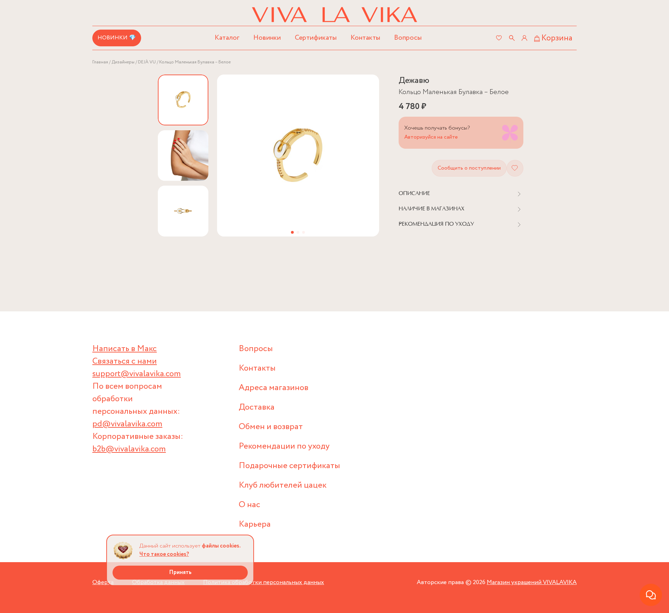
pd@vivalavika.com (127, 424)
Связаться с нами (124, 361)
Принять (180, 572)
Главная (100, 62)
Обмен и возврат (271, 427)
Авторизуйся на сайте (431, 137)
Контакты (365, 38)
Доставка (257, 407)
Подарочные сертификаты (289, 466)
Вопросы (408, 38)
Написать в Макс (124, 349)
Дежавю (414, 81)
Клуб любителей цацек (282, 485)
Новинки (267, 38)
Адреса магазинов (273, 388)
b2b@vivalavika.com (129, 449)
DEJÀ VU (147, 62)
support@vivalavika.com (136, 374)
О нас (249, 505)
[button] (292, 232)
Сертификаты (316, 38)
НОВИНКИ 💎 (117, 38)
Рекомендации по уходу (284, 446)
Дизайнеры (123, 62)
